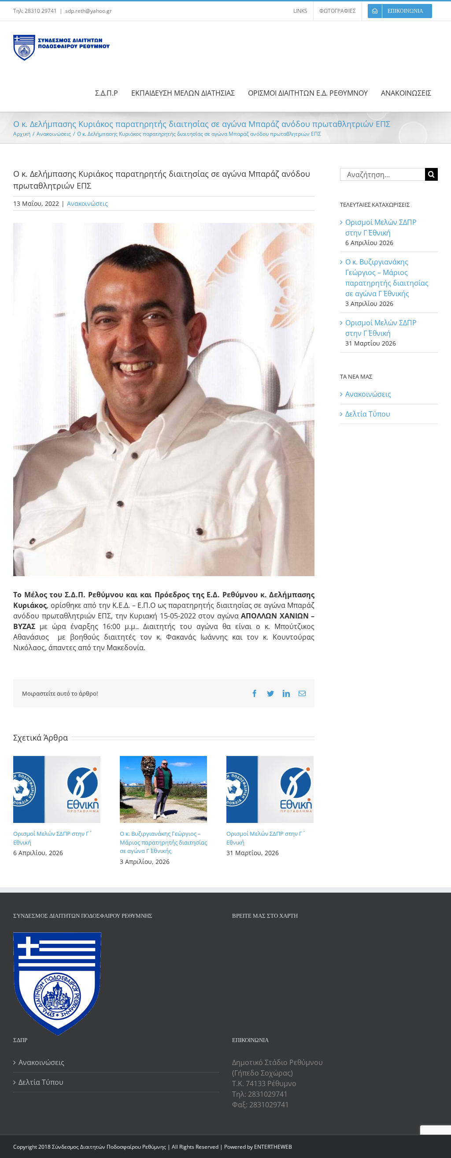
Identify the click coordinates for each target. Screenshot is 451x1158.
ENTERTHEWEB (273, 1147)
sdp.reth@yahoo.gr (88, 11)
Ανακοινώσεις (87, 203)
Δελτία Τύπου (367, 414)
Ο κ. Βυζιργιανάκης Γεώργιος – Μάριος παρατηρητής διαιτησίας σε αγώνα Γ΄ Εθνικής (163, 842)
